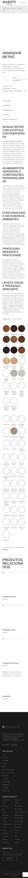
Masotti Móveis (11, 873)
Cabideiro (5, 818)
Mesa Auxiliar (18, 806)
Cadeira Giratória (7, 824)
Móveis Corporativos (8, 772)
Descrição (6, 101)
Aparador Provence (10, 663)
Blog (3, 766)
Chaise (4, 830)
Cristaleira (5, 778)
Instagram (5, 744)
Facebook (14, 744)
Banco (4, 803)
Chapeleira (5, 775)
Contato (4, 763)
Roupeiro (17, 842)
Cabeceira (5, 815)
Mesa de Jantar (19, 818)
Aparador (13, 88)
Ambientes (5, 760)
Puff (16, 833)
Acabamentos (7, 110)
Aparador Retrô (9, 596)
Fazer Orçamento (16, 79)
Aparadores (5, 800)
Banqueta (5, 806)
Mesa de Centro (19, 815)
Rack (16, 836)
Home (4, 754)
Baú (3, 809)
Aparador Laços (8, 630)
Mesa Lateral (18, 824)
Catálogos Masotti (10, 119)
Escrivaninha (5, 842)
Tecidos (5, 114)
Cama (4, 827)
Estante (17, 803)
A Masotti (5, 757)
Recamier (17, 839)
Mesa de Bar (5, 781)
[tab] (7, 101)
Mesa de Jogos (19, 821)
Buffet (4, 812)
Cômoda (4, 839)
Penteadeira (18, 827)
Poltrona (17, 830)
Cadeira (4, 821)
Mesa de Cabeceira (20, 812)
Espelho (17, 800)
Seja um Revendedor (8, 769)
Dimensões (6, 105)
